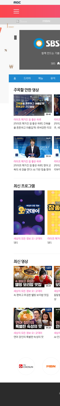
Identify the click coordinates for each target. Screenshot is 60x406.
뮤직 (53, 78)
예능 (40, 78)
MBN (46, 21)
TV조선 (19, 21)
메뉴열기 (16, 11)
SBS (53, 63)
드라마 (27, 78)
